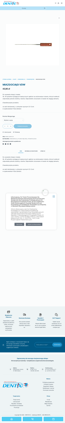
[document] (32, 211)
